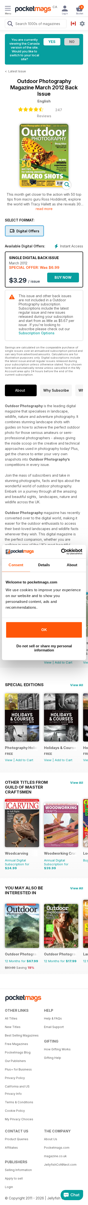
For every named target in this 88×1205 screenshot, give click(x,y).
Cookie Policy (15, 1110)
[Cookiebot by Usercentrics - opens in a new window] (62, 551)
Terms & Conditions (19, 1102)
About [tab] (72, 565)
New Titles (13, 1027)
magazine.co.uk (55, 1156)
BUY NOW (63, 277)
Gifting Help (52, 1058)
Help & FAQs (53, 1018)
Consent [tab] (16, 565)
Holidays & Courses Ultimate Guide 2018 (60, 748)
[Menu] (8, 9)
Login (9, 1187)
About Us (50, 1139)
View (48, 662)
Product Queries (16, 1139)
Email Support (54, 1027)
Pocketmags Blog (18, 1052)
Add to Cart (63, 662)
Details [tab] (44, 565)
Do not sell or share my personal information (44, 648)
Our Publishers (15, 1061)
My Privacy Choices (19, 1119)
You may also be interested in (24, 887)
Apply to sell (14, 1178)
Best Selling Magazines (22, 1035)
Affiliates (11, 1147)
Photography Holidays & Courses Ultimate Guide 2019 (21, 748)
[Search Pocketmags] (10, 24)
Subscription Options (37, 333)
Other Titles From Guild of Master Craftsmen (26, 782)
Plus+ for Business (18, 1069)
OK (44, 630)
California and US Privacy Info (17, 1090)
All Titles (11, 1018)
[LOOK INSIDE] (44, 186)
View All (76, 685)
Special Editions (24, 684)
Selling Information (18, 1170)
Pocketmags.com (56, 1147)
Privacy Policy (15, 1078)
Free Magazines (16, 1044)
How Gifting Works (57, 1049)
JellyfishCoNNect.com (60, 1164)
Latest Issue (17, 71)
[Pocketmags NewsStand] (32, 10)
